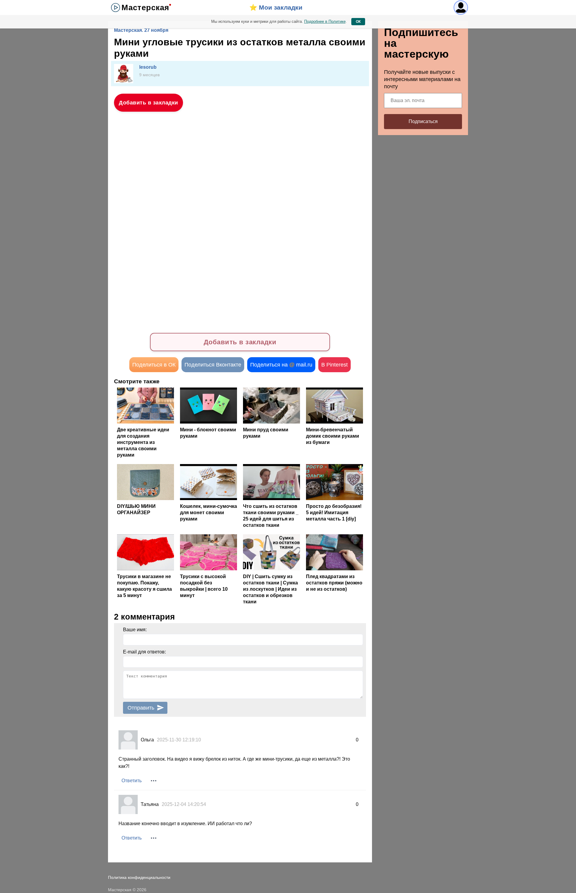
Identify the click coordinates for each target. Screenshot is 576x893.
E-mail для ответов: (144, 651)
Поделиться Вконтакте (212, 365)
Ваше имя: (135, 629)
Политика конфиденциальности (139, 877)
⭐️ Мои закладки (275, 7)
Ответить (132, 780)
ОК (358, 22)
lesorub (148, 67)
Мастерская (145, 7)
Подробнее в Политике (325, 21)
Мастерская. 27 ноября (141, 30)
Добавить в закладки (148, 103)
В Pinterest (334, 365)
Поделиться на (281, 365)
